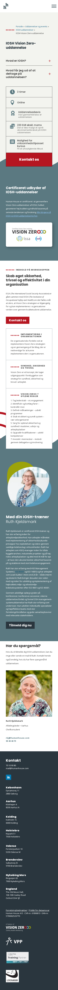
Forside (19, 26)
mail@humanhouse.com (17, 768)
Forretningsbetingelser (16, 910)
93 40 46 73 (11, 741)
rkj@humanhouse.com (17, 737)
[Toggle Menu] (54, 6)
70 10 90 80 (11, 765)
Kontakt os (29, 159)
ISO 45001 (19, 571)
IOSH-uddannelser (24, 29)
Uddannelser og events (36, 26)
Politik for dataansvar (39, 910)
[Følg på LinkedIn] (8, 777)
